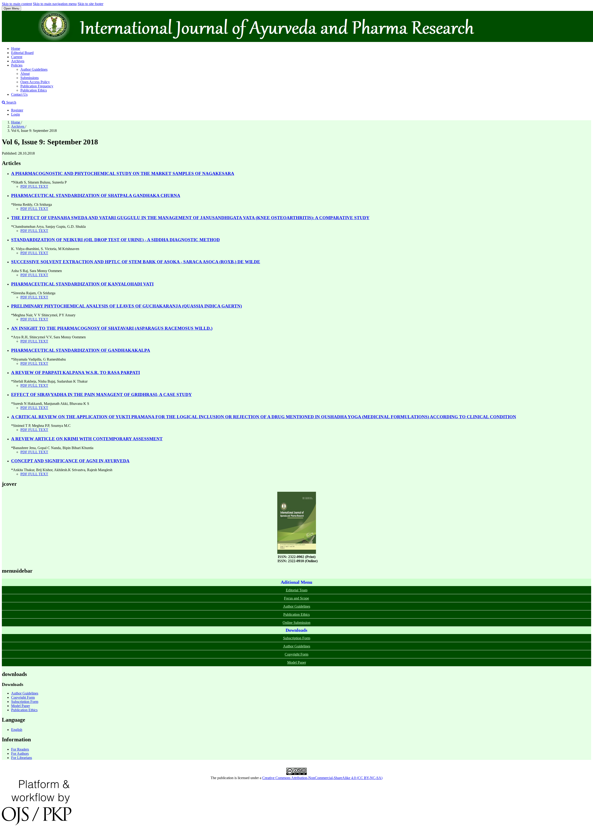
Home (15, 49)
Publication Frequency (36, 86)
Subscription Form (296, 638)
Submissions (29, 78)
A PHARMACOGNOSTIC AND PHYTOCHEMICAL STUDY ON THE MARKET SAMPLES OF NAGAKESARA (122, 173)
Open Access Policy (35, 82)
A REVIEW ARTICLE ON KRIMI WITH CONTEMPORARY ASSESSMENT (87, 438)
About (25, 74)
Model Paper (296, 662)
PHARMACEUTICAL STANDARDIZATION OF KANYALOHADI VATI (82, 284)
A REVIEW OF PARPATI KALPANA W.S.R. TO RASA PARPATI (75, 372)
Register (17, 110)
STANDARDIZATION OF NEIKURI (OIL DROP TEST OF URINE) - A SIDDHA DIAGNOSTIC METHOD (115, 239)
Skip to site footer (90, 4)
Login (15, 114)
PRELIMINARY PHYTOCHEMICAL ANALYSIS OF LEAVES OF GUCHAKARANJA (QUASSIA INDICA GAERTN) (126, 306)
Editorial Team (296, 590)
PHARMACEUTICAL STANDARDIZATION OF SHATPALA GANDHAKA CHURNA (95, 195)
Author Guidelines (33, 69)
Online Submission (296, 623)
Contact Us (19, 94)
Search (10, 102)
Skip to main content (17, 4)
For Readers (20, 749)
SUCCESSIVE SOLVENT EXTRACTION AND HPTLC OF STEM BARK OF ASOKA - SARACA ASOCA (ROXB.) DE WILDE (135, 261)
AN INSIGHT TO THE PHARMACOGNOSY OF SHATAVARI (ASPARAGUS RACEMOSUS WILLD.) (111, 328)
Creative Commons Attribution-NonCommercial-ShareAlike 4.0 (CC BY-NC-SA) (322, 778)
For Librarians (21, 758)
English (16, 730)
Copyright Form (296, 654)
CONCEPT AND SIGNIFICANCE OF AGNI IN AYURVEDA (70, 460)
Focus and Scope (296, 598)
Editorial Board (22, 53)
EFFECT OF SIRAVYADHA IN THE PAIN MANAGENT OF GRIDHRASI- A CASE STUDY (101, 394)
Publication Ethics (33, 90)
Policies (16, 65)
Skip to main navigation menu (55, 4)
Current (16, 57)
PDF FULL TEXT (34, 186)
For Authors (20, 753)
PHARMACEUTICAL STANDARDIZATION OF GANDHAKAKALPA (80, 350)
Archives (17, 61)
